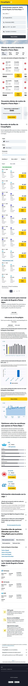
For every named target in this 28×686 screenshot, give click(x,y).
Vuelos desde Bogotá (6, 554)
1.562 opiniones (11, 446)
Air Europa (10, 481)
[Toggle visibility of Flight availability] (14, 383)
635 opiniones (11, 486)
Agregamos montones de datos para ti (11, 652)
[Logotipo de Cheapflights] (5, 2)
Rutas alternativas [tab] (20, 539)
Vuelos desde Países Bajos (7, 556)
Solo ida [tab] (23, 53)
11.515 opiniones (12, 475)
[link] (11, 117)
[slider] (26, 155)
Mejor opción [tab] (10, 53)
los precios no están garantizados (8, 645)
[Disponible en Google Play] (11, 682)
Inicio (13, 660)
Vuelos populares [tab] (6, 543)
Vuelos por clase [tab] (16, 543)
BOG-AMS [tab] (14, 312)
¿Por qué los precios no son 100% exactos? (12, 655)
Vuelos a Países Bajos (6, 552)
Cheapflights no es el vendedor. (10, 650)
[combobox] (6, 13)
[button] (23, 9)
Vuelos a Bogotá (5, 550)
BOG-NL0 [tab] (10, 325)
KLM (9, 442)
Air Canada (10, 470)
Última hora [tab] (17, 53)
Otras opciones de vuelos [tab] (8, 539)
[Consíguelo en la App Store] (17, 682)
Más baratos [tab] (4, 53)
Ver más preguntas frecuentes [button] (14, 525)
